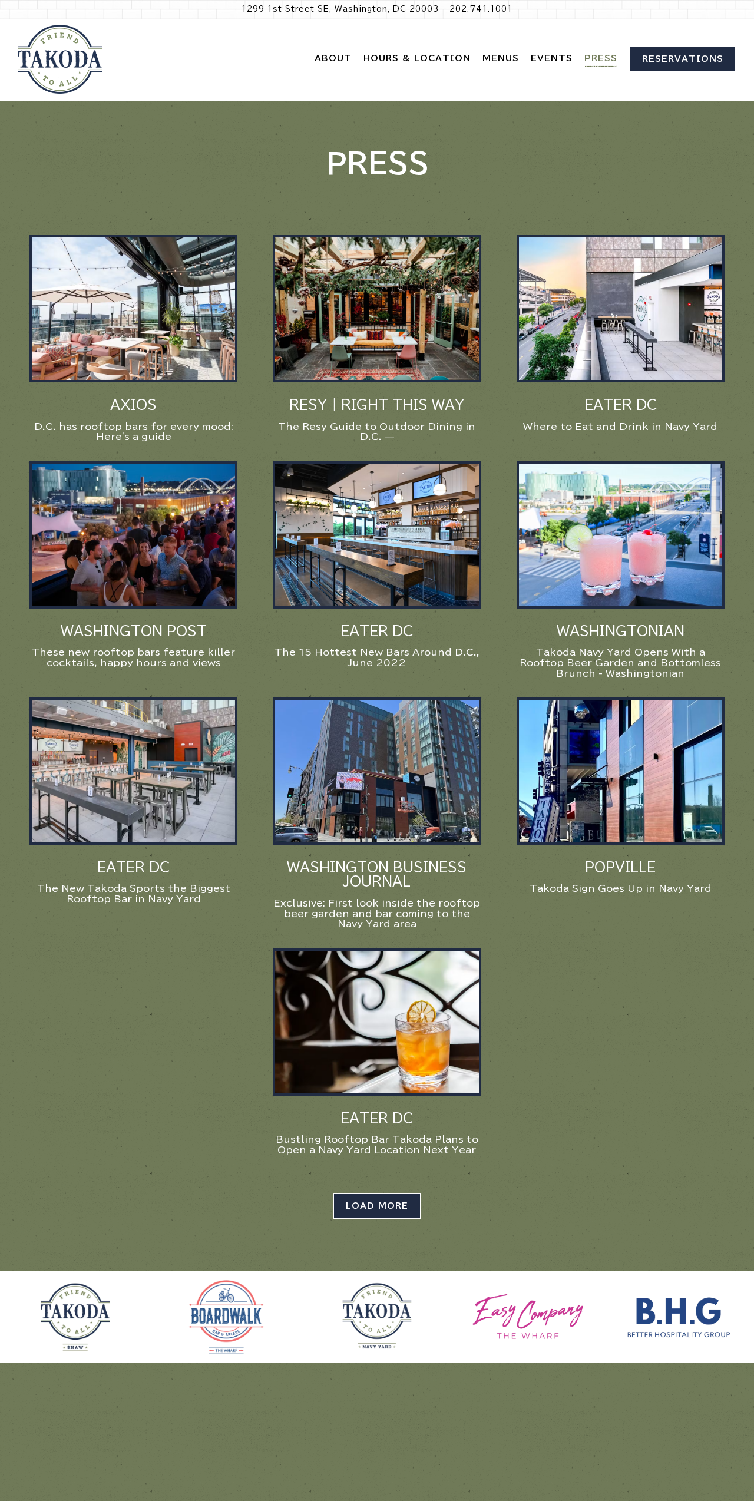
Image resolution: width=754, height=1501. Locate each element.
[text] (528, 1318)
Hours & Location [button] (417, 58)
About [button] (333, 58)
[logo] (678, 1318)
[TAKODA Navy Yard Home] (60, 59)
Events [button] (552, 58)
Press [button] (600, 58)
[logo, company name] (75, 1317)
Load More (383, 1205)
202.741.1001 (480, 9)
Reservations (682, 59)
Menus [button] (500, 58)
